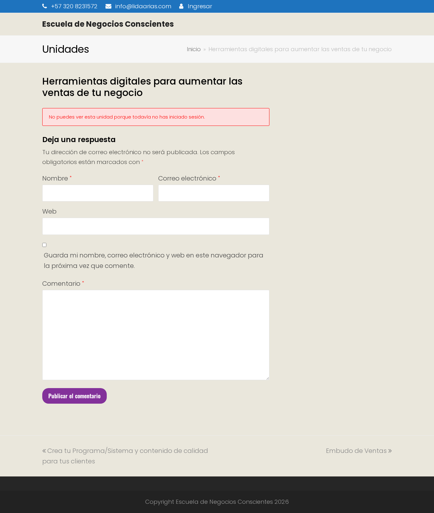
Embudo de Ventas (356, 450)
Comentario (63, 283)
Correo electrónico (189, 178)
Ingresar (200, 6)
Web (49, 211)
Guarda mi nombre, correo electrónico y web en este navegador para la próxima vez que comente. (153, 260)
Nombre (56, 178)
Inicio (194, 49)
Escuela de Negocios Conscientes (108, 24)
